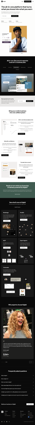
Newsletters (30, 67)
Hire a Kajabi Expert (7, 415)
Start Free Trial (27, 1)
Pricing (13, 414)
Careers (6, 414)
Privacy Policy (11, 18)
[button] (33, 1)
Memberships (23, 67)
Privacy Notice (30, 414)
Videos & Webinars (23, 414)
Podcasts (17, 69)
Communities (16, 67)
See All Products (17, 207)
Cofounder (14, 415)
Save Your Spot (17, 194)
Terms (8, 18)
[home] (3, 1)
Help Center (22, 415)
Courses (4, 67)
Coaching (10, 67)
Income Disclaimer (30, 415)
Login (22, 1)
